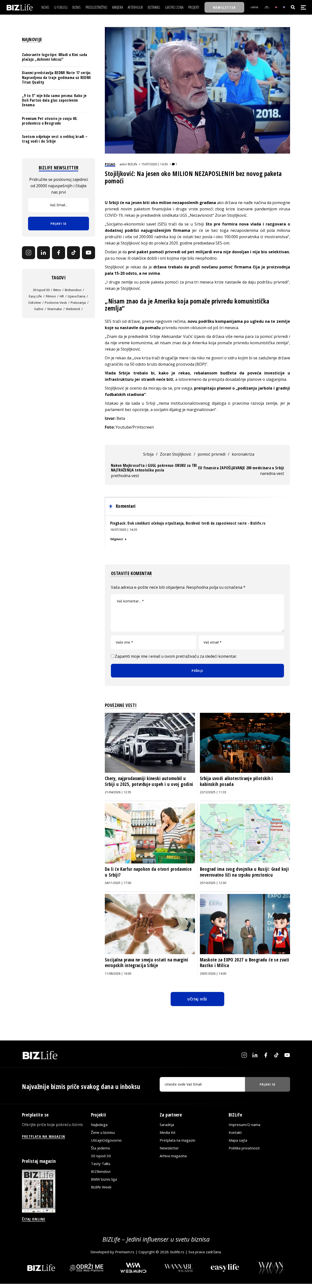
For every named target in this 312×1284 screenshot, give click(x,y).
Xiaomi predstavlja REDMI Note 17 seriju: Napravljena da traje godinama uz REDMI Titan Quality (56, 77)
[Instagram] (28, 252)
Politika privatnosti (244, 1148)
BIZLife (132, 164)
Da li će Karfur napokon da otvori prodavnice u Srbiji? (148, 872)
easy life (35, 296)
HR (62, 296)
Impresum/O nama (244, 1124)
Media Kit (168, 1132)
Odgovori (116, 539)
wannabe (54, 309)
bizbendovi (73, 290)
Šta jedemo (100, 1148)
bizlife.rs (177, 1251)
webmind (73, 309)
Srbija (148, 454)
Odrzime (34, 302)
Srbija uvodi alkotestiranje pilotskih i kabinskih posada (236, 781)
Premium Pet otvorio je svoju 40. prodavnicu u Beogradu (49, 121)
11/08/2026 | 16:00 (118, 973)
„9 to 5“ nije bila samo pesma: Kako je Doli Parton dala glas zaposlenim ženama (54, 100)
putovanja (78, 302)
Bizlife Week (101, 1187)
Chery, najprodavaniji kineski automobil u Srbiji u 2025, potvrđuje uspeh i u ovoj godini (149, 781)
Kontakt (235, 1132)
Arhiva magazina (173, 1155)
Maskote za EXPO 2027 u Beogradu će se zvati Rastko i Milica (244, 963)
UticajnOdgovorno (106, 1140)
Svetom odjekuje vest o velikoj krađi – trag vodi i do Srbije (55, 139)
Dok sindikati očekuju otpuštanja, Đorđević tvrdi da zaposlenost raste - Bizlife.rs (196, 523)
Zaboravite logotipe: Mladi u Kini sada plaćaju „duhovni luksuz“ (54, 57)
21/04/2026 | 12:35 (118, 792)
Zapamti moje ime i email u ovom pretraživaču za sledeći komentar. (176, 656)
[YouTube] (88, 252)
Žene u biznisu (103, 1132)
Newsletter (169, 1148)
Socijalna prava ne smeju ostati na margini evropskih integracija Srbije (146, 963)
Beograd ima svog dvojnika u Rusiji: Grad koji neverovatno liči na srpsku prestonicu (244, 872)
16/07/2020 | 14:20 (123, 529)
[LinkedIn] (43, 252)
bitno (57, 290)
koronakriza (243, 454)
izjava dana (76, 296)
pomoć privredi (211, 454)
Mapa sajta (238, 1140)
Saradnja (167, 1124)
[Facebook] (58, 252)
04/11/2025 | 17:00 (118, 883)
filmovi (51, 296)
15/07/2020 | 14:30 (154, 164)
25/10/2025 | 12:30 (213, 883)
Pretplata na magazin (177, 1140)
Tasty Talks (100, 1163)
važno (38, 309)
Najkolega (99, 1124)
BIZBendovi (100, 1171)
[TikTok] (73, 252)
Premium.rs (124, 1251)
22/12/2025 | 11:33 (213, 792)
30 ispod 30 (41, 290)
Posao (110, 164)
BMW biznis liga (104, 1179)
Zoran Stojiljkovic (175, 454)
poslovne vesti (56, 302)
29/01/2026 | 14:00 (213, 973)
